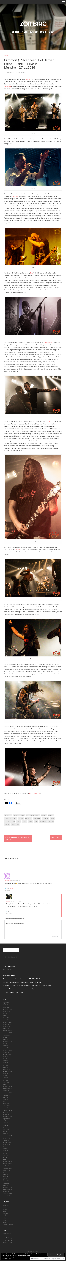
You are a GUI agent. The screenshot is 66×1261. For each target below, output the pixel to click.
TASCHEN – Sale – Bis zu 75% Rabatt (13, 992)
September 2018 (7, 1116)
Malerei (5, 1218)
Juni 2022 (5, 1046)
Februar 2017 (6, 1157)
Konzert (7, 821)
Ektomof (18, 549)
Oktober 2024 (6, 1024)
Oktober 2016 (6, 1166)
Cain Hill (15, 196)
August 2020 (6, 1073)
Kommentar (55, 936)
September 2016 (7, 1168)
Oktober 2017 (6, 1140)
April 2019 (5, 1101)
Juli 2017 (5, 1146)
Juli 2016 (5, 1172)
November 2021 (7, 1050)
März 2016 (6, 1181)
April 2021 (5, 1065)
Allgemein (5, 1205)
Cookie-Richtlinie (6, 1258)
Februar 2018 (6, 1131)
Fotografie (6, 1213)
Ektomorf (28, 79)
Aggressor (8, 815)
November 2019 (7, 1088)
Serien (4, 1222)
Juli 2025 (5, 1013)
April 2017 (5, 1153)
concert (50, 815)
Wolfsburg (15, 824)
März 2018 (6, 1129)
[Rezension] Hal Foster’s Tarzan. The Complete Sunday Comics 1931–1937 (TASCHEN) (27, 985)
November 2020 (7, 1069)
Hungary (46, 818)
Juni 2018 (5, 1123)
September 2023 (7, 1033)
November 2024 (7, 1022)
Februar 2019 (6, 1106)
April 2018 (5, 1127)
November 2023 (7, 1031)
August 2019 (6, 1095)
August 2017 (6, 1144)
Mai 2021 (5, 1063)
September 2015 (7, 1194)
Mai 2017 (5, 1151)
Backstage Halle (19, 815)
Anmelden (5, 1236)
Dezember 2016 (7, 1161)
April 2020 (5, 1080)
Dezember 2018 (7, 1110)
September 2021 (7, 1054)
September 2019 (7, 1093)
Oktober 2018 (6, 1114)
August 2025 (6, 1011)
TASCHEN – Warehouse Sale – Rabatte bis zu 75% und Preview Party (22, 982)
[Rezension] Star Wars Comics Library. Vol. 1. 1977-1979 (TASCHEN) (22, 979)
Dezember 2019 (7, 1086)
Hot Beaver (49, 342)
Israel (52, 818)
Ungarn (7, 824)
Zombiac (8, 901)
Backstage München (32, 815)
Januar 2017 (6, 1159)
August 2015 (6, 1196)
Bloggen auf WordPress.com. (33, 1251)
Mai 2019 (5, 1099)
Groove (20, 818)
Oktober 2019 (6, 1091)
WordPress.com (7, 1242)
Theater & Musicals (8, 1224)
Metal (19, 821)
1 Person (12, 888)
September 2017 (7, 1142)
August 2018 (6, 1119)
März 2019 (6, 1103)
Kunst (4, 1216)
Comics (5, 1209)
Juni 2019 (5, 1097)
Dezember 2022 (7, 1041)
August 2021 (6, 1056)
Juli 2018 (5, 1121)
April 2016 (5, 1179)
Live (13, 821)
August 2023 (6, 1035)
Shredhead (49, 421)
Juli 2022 (5, 1043)
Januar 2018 (6, 1134)
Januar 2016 (6, 1185)
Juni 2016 (5, 1174)
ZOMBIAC (24, 73)
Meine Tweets (7, 970)
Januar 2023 (6, 1039)
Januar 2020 (6, 1084)
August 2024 (6, 1026)
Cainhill (43, 815)
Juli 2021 (5, 1058)
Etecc (31, 273)
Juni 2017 (5, 1149)
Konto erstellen (7, 1233)
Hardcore (28, 818)
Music (24, 821)
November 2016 (7, 1164)
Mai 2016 (5, 1176)
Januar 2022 (6, 1048)
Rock (36, 821)
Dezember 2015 (7, 1187)
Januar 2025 (6, 1020)
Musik (6, 55)
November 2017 (7, 1138)
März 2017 (6, 1155)
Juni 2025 (5, 1015)
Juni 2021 (5, 1061)
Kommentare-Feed (8, 1240)
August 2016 (6, 1170)
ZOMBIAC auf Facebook (10, 957)
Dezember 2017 (7, 1136)
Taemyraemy (7, 880)
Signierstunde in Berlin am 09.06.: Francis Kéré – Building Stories (20, 989)
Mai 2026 (5, 1005)
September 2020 (7, 1071)
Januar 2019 (6, 1108)
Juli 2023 (5, 1037)
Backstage (7, 86)
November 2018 (7, 1112)
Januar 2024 (6, 1028)
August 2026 (6, 1003)
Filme (4, 1211)
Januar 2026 (6, 1007)
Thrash (51, 821)
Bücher (5, 1207)
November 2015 (7, 1189)
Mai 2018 (5, 1125)
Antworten (7, 890)
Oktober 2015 (6, 1191)
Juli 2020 (5, 1076)
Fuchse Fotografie (34, 793)
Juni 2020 (5, 1078)
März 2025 (6, 1018)
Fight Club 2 (56, 837)
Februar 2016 (6, 1183)
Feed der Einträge (8, 1238)
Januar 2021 (6, 1067)
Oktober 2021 (6, 1052)
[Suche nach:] (11, 950)
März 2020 (6, 1082)
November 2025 (7, 1009)
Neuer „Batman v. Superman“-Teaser (17, 839)
